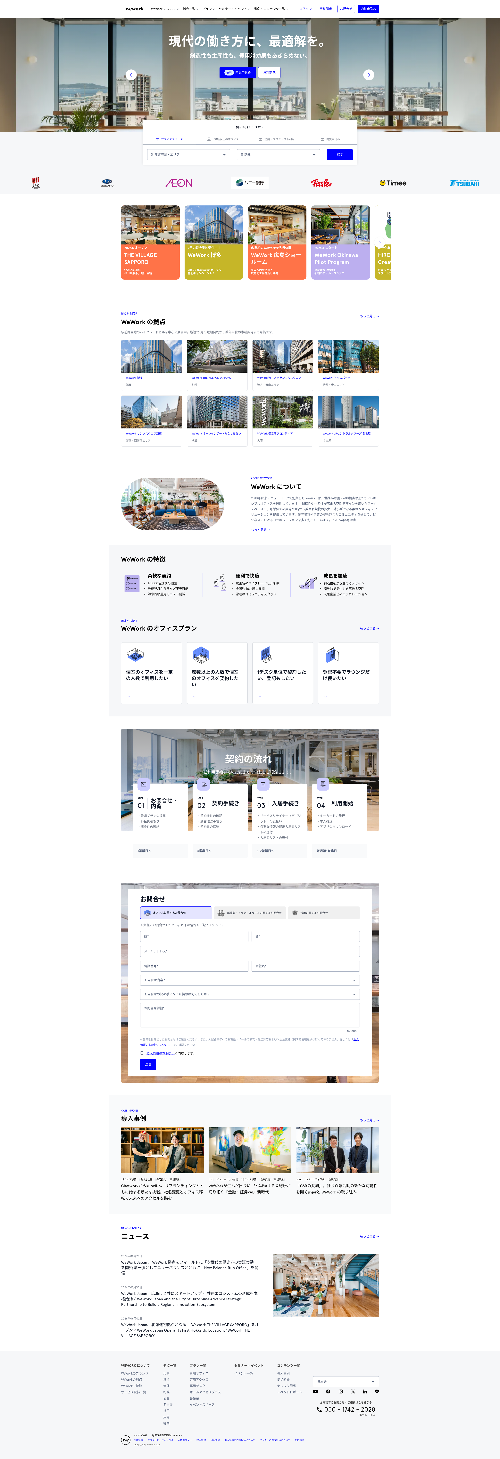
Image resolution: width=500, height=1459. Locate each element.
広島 (166, 1417)
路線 (247, 154)
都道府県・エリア (166, 154)
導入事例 (283, 1373)
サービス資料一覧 (133, 1392)
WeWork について (135, 1365)
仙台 (166, 1398)
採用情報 (201, 1440)
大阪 (166, 1386)
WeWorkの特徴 (131, 1386)
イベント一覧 (243, 1373)
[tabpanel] (250, 154)
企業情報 (138, 1440)
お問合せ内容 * (154, 980)
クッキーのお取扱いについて (275, 1440)
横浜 (166, 1380)
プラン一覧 (198, 1365)
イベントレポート (289, 1392)
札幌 (166, 1392)
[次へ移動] (379, 242)
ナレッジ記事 (286, 1386)
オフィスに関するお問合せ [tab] (169, 912)
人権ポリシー (185, 1440)
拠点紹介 (283, 1380)
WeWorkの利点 (131, 1380)
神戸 (166, 1411)
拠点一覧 (169, 1365)
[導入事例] (162, 1150)
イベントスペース (202, 1405)
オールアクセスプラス (205, 1392)
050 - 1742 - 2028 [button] (349, 1409)
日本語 (322, 1381)
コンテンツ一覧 (288, 1365)
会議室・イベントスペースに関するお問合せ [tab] (254, 912)
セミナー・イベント (249, 1365)
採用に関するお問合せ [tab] (314, 912)
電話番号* (151, 966)
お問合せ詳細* (154, 1008)
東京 (166, 1373)
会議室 (194, 1398)
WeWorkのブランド (134, 1373)
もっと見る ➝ (369, 316)
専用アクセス (199, 1380)
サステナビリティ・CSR (160, 1440)
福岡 (166, 1423)
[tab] (169, 139)
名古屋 (168, 1405)
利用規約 (215, 1440)
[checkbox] (141, 1053)
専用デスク (197, 1386)
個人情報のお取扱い (160, 1053)
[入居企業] (250, 183)
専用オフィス (199, 1373)
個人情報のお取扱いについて (240, 1440)
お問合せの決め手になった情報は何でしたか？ (177, 994)
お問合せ (299, 1440)
